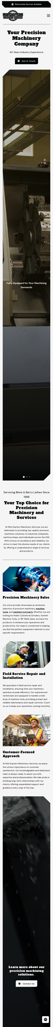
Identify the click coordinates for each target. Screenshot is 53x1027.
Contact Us (29, 983)
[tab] (24, 477)
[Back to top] (45, 1019)
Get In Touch (28, 61)
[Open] (48, 15)
